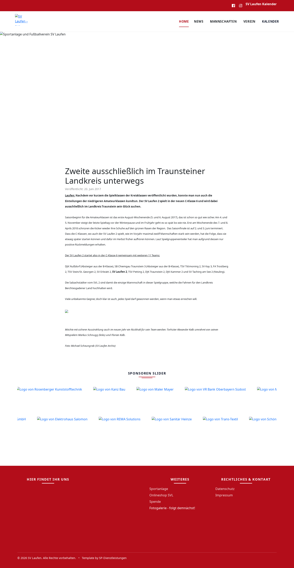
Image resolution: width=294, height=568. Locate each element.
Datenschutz (225, 489)
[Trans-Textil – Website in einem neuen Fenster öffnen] (225, 430)
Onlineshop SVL (161, 495)
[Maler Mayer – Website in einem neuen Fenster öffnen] (149, 400)
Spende (155, 501)
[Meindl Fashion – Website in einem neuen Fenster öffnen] (272, 400)
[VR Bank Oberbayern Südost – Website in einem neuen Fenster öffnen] (209, 400)
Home (184, 21)
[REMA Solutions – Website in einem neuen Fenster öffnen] (125, 430)
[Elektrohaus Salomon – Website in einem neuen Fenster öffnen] (67, 430)
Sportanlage (158, 489)
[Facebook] (233, 5)
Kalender (270, 21)
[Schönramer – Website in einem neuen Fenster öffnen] (272, 430)
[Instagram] (240, 5)
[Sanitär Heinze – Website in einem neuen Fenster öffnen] (177, 430)
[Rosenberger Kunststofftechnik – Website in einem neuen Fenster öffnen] (44, 400)
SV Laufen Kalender (261, 4)
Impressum (224, 495)
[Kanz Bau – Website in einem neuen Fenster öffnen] (104, 400)
